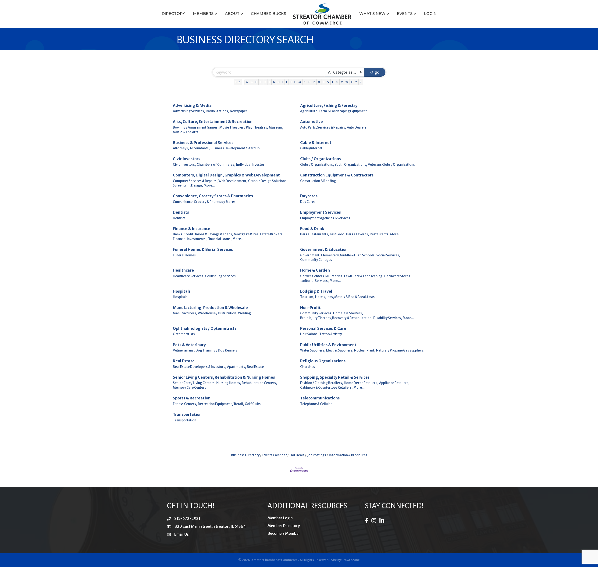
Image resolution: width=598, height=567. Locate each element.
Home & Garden (315, 270)
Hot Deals (297, 455)
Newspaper (238, 111)
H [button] (279, 82)
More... (209, 185)
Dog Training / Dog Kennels (216, 350)
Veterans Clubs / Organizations (391, 165)
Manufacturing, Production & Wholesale (210, 307)
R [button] (323, 82)
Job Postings (316, 455)
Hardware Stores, (397, 276)
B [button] (252, 82)
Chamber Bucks (268, 13)
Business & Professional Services (203, 142)
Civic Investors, (184, 165)
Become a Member (283, 533)
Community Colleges (316, 260)
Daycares (308, 196)
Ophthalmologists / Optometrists (204, 328)
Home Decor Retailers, (361, 383)
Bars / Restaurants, (314, 234)
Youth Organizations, (351, 165)
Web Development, (232, 181)
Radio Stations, (217, 111)
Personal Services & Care (323, 328)
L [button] (295, 82)
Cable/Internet (311, 148)
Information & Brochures (348, 455)
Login (430, 13)
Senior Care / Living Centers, (194, 383)
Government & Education (324, 249)
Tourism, (307, 297)
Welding (244, 313)
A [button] (247, 82)
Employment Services (320, 212)
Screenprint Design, (188, 185)
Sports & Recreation (191, 398)
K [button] (291, 82)
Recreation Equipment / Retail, (221, 404)
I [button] (282, 82)
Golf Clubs (253, 404)
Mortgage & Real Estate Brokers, (258, 234)
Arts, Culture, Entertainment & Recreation (213, 121)
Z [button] (360, 82)
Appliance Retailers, (394, 383)
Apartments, (236, 367)
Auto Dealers (357, 127)
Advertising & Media (192, 105)
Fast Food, (337, 234)
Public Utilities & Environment (328, 344)
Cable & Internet (315, 142)
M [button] (300, 82)
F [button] (269, 82)
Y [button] (356, 82)
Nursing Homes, (228, 383)
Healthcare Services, (188, 276)
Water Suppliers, (312, 350)
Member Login (280, 518)
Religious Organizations (322, 361)
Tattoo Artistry (330, 334)
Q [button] (319, 82)
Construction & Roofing (318, 181)
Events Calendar (274, 455)
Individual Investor (250, 165)
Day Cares (307, 202)
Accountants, (200, 148)
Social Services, (388, 255)
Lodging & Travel (316, 291)
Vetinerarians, (184, 350)
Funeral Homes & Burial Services (203, 249)
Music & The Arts (185, 132)
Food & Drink (312, 228)
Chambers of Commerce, (216, 165)
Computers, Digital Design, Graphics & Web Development (226, 175)
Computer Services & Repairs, (195, 181)
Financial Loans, (219, 239)
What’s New (372, 13)
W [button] (346, 82)
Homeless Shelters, (348, 313)
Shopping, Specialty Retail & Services (335, 377)
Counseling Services (220, 276)
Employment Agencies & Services (325, 218)
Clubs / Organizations (320, 158)
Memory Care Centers (189, 388)
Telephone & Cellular (316, 404)
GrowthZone (350, 560)
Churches (307, 367)
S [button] (328, 82)
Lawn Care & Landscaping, (363, 276)
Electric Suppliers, (339, 350)
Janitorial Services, (314, 281)
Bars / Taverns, (357, 234)
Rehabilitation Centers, (259, 383)
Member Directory (283, 525)
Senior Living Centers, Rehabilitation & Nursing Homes (224, 377)
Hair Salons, (309, 334)
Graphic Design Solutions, (267, 181)
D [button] (261, 82)
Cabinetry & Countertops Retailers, (326, 388)
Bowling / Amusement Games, (195, 127)
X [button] (351, 82)
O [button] (309, 82)
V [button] (342, 82)
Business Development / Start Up (235, 148)
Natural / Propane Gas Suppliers (400, 350)
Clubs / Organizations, (317, 165)
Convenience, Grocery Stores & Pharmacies (213, 196)
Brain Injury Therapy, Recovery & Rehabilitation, (336, 318)
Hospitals (182, 291)
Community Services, (316, 313)
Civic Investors (186, 158)
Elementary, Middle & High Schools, (348, 255)
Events (405, 13)
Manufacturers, (185, 313)
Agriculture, (309, 111)
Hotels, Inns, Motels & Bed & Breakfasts (345, 297)
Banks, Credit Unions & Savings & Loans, (203, 234)
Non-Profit (310, 307)
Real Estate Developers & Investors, (199, 367)
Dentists (181, 212)
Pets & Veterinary (189, 344)
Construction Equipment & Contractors (337, 175)
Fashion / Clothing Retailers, (321, 383)
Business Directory (245, 455)
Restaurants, (379, 234)
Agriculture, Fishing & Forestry (328, 105)
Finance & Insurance (191, 228)
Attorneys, (181, 148)
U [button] (337, 82)
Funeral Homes (184, 255)
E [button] (265, 82)
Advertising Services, (189, 111)
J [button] (286, 82)
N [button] (305, 82)
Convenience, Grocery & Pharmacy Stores (204, 202)
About (232, 13)
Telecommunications (320, 398)
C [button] (256, 82)
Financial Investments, (189, 239)
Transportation (187, 414)
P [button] (314, 82)
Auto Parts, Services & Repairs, (323, 127)
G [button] (274, 82)
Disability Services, (387, 318)
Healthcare (183, 270)
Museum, (276, 127)
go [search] (377, 72)
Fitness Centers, (185, 404)
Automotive (311, 121)
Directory (173, 13)
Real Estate (184, 361)
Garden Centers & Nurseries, (321, 276)
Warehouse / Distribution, (217, 313)
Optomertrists (184, 334)
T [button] (332, 82)
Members (203, 13)
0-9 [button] (238, 82)
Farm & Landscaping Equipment (343, 111)
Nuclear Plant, (364, 350)
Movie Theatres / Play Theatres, (243, 127)
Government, (310, 255)
